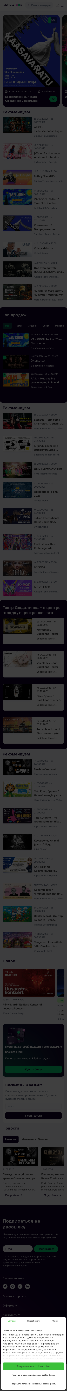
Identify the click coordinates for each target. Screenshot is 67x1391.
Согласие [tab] (12, 1321)
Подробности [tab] (33, 1321)
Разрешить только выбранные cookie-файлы (33, 1375)
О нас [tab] (55, 1321)
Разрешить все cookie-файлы (33, 1366)
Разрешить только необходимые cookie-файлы (33, 1383)
